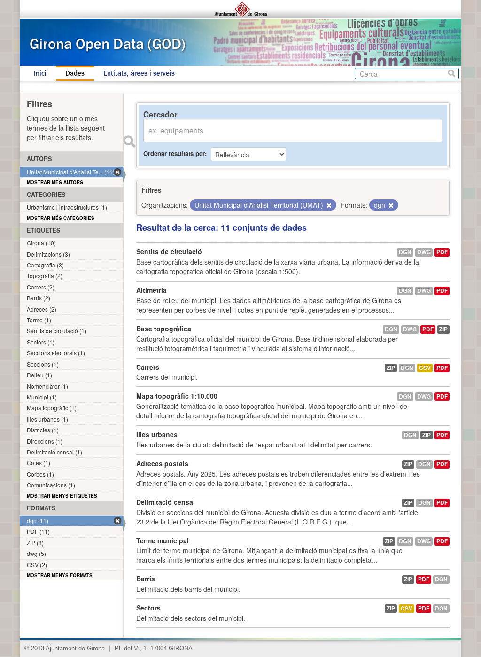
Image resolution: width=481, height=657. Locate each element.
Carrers (147, 367)
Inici (40, 73)
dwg (424, 252)
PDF (442, 252)
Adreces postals (162, 463)
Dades (75, 73)
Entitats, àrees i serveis (139, 73)
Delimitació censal (165, 502)
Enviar (129, 141)
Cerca (452, 74)
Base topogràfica (163, 328)
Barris (145, 578)
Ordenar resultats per (174, 153)
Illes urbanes (157, 434)
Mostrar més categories (60, 218)
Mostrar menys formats (60, 575)
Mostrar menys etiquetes (62, 496)
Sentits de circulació (169, 251)
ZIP (443, 329)
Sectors (148, 607)
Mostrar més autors (55, 182)
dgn (405, 252)
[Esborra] (328, 205)
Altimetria (151, 290)
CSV (425, 368)
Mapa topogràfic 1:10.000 (176, 395)
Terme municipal (162, 540)
